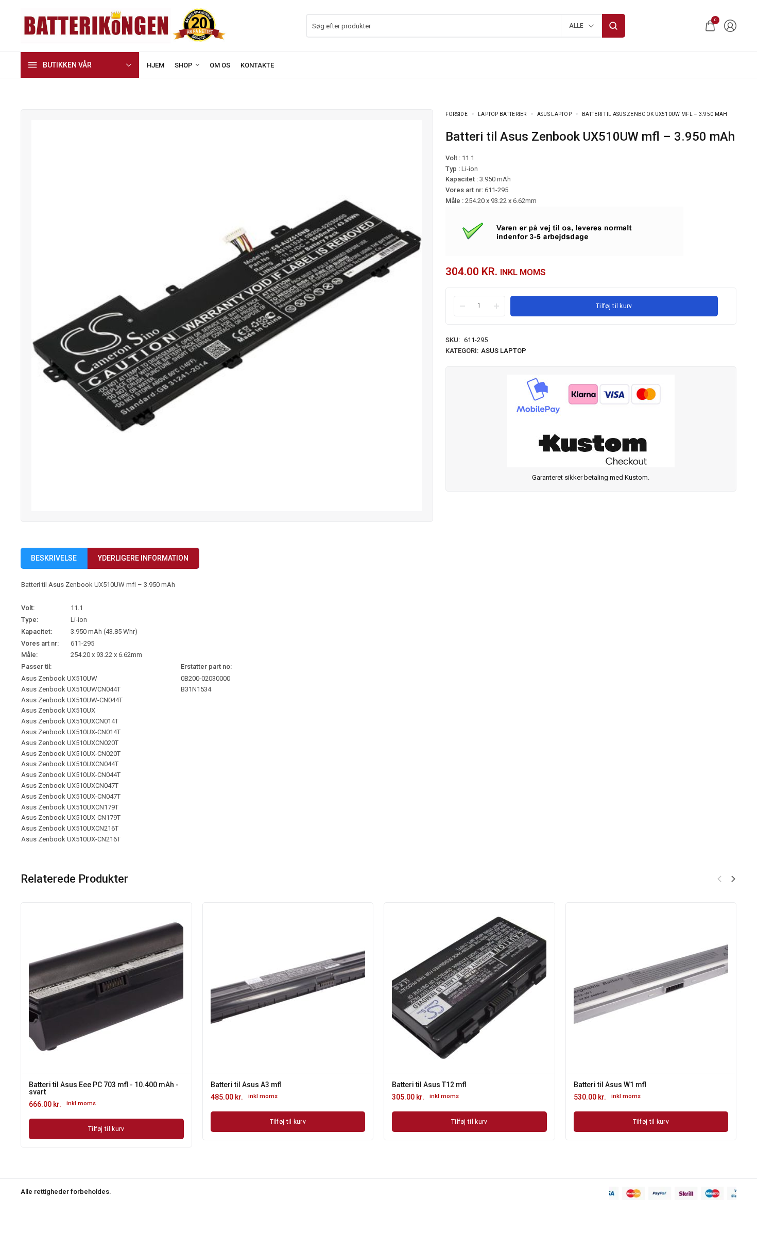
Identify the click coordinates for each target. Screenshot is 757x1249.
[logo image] (124, 25)
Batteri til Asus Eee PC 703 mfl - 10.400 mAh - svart (104, 1088)
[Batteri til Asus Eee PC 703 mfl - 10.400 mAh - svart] (106, 987)
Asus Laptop (554, 114)
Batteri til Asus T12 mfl (429, 1085)
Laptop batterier (502, 114)
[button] (733, 879)
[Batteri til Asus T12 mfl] (469, 987)
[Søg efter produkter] (613, 26)
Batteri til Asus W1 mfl (610, 1085)
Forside (456, 114)
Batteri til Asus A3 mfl (246, 1085)
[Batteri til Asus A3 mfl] (288, 987)
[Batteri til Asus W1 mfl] (651, 987)
